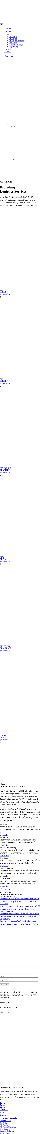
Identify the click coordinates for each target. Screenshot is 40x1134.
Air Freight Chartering (17, 41)
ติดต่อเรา (7, 52)
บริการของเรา (9, 34)
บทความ (7, 49)
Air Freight (13, 39)
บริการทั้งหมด (5, 889)
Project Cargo (14, 47)
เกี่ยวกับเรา (8, 32)
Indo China (13, 43)
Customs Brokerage (16, 45)
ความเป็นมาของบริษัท (8, 1118)
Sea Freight (13, 37)
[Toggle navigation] (1, 24)
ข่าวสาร (3, 1112)
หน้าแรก (7, 29)
